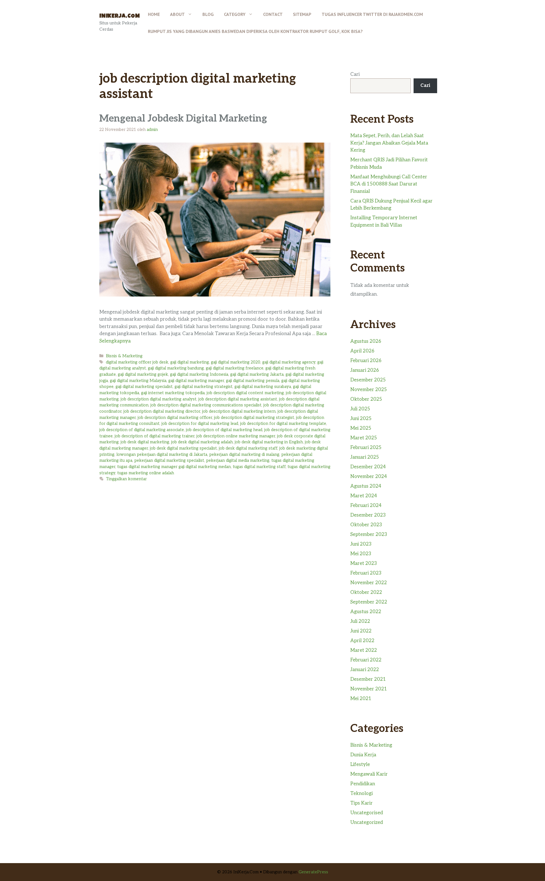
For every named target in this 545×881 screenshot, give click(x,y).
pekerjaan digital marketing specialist (169, 460)
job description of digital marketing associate (141, 429)
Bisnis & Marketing (124, 356)
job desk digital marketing (145, 442)
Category (235, 14)
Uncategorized (366, 822)
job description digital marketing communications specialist (205, 405)
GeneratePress (313, 871)
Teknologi (361, 793)
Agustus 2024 (365, 486)
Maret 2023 (363, 563)
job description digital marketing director (161, 411)
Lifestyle (360, 764)
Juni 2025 (361, 418)
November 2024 (368, 476)
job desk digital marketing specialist (183, 448)
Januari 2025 (364, 457)
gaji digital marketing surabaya (262, 386)
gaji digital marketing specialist (144, 386)
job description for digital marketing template (283, 423)
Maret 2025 (363, 438)
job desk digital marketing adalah (202, 442)
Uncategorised (366, 813)
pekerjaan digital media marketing (237, 460)
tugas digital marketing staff (259, 466)
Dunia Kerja (363, 755)
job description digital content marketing (245, 393)
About (177, 14)
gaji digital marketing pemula (252, 380)
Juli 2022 (360, 621)
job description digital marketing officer (175, 417)
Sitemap (302, 14)
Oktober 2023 (366, 525)
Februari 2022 (366, 660)
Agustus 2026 (365, 341)
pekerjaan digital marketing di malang (244, 454)
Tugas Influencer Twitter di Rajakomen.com (372, 14)
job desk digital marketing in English (269, 442)
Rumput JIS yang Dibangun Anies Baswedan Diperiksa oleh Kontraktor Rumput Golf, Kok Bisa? (255, 31)
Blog (208, 14)
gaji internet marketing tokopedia (173, 393)
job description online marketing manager (235, 436)
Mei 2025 (360, 428)
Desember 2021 (368, 679)
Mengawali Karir (369, 774)
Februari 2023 (366, 573)
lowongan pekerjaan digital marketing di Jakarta (161, 454)
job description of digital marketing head (224, 429)
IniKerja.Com (119, 16)
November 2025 (368, 390)
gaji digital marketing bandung (176, 368)
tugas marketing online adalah (145, 473)
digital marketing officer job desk (137, 362)
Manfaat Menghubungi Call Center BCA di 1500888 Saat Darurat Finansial (388, 184)
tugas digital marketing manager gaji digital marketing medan (174, 466)
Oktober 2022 (366, 592)
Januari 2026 (364, 370)
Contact (273, 14)
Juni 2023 (361, 544)
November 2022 (368, 583)
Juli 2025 (360, 409)
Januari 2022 (364, 670)
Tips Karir (361, 803)
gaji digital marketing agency (288, 362)
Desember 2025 (368, 380)
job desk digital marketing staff (248, 448)
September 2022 (368, 602)
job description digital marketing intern (239, 411)
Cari (355, 74)
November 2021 (368, 689)
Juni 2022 (361, 631)
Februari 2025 (366, 447)
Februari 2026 (366, 361)
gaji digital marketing (189, 362)
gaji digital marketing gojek (143, 374)
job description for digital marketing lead (200, 423)
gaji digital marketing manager (196, 380)
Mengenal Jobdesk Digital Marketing (183, 118)
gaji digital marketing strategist (203, 386)
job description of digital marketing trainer (154, 436)
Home (154, 14)
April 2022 (362, 641)
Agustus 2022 (365, 612)
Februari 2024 (366, 505)
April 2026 (362, 351)
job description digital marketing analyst (158, 399)
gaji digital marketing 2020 (235, 362)
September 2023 (368, 534)
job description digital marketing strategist (254, 417)
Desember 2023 (368, 515)
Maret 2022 (363, 650)
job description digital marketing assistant (237, 399)
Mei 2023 (360, 554)
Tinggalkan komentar (126, 479)
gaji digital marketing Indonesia (199, 374)
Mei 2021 (361, 699)
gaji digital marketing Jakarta (257, 374)
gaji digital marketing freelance (234, 368)
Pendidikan (362, 784)
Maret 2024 (363, 496)
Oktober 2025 (366, 399)
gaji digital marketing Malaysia (138, 380)
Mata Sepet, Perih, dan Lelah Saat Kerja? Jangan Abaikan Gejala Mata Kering (389, 143)
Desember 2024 (368, 467)
